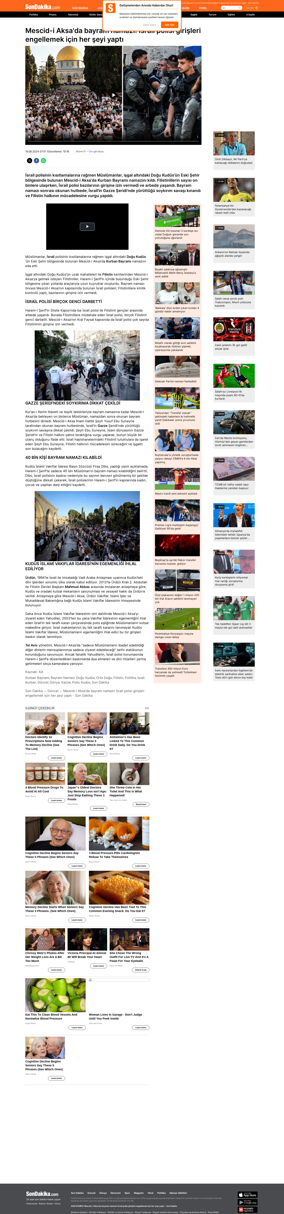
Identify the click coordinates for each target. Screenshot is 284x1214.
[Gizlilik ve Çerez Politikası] (120, 1212)
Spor (127, 1193)
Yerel (150, 1193)
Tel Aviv (31, 645)
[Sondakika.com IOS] (248, 1195)
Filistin (107, 274)
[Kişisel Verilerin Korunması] (165, 1212)
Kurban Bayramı (118, 261)
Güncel (91, 1193)
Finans (53, 14)
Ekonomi (116, 1193)
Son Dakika (77, 1193)
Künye (57, 1203)
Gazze (102, 426)
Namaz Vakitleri (178, 1193)
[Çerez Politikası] (143, 1212)
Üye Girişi (250, 8)
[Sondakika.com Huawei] (248, 1210)
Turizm (212, 14)
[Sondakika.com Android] (248, 1202)
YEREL (203, 8)
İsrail (50, 257)
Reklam (42, 1203)
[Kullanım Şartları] (79, 1212)
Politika (33, 14)
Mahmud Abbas (77, 587)
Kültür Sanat (96, 14)
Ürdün (30, 578)
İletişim (50, 1203)
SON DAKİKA (80, 8)
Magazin (139, 1193)
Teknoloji (73, 14)
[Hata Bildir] (213, 1212)
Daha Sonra (149, 24)
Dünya (103, 1193)
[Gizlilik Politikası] (97, 1212)
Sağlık (193, 14)
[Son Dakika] (42, 7)
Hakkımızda (31, 1203)
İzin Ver (169, 24)
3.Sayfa (250, 14)
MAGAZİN (183, 8)
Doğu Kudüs (136, 257)
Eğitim (231, 14)
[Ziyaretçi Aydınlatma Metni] (193, 1212)
